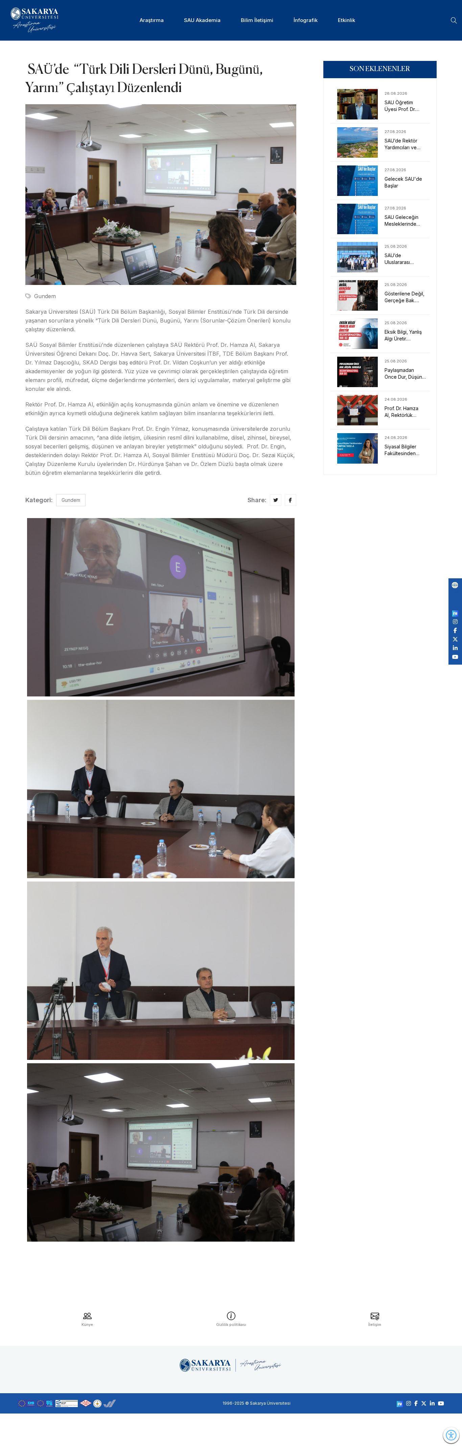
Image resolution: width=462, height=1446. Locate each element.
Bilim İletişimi (257, 20)
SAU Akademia (202, 20)
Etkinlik (346, 20)
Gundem (45, 296)
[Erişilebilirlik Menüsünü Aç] (451, 1435)
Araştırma (152, 20)
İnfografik (306, 20)
